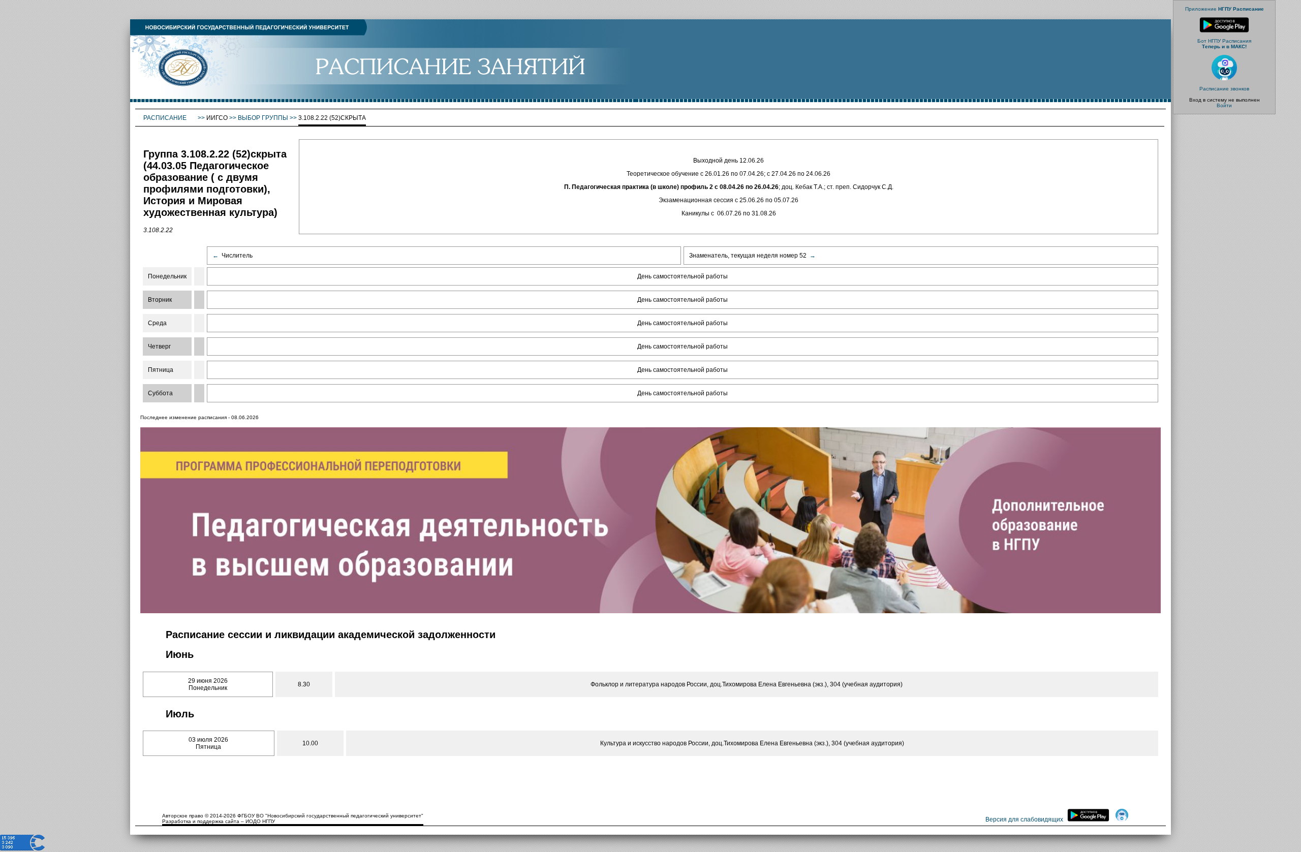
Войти (1224, 105)
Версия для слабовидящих (1024, 819)
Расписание (165, 117)
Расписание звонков (1224, 88)
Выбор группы (263, 117)
